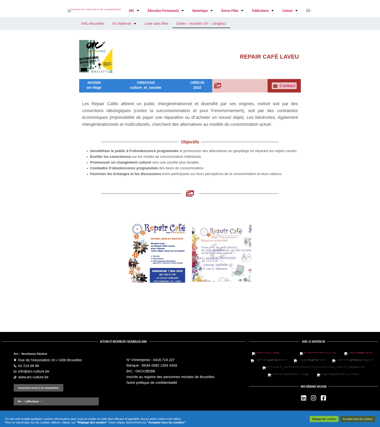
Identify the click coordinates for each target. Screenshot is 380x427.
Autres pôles (229, 10)
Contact (287, 10)
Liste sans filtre (156, 24)
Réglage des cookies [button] (324, 418)
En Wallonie (121, 24)
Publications (260, 10)
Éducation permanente (163, 10)
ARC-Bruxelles (92, 24)
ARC (131, 10)
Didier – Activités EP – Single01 (201, 24)
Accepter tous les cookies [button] (358, 418)
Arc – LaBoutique (28, 401)
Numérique (200, 10)
